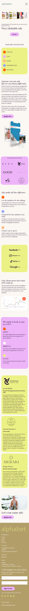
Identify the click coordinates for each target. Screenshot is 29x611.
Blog (2, 540)
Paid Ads (3, 557)
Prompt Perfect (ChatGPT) (9, 551)
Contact (3, 542)
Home (3, 537)
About (3, 539)
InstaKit (3, 550)
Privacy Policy (5, 602)
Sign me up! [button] (8, 588)
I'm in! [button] (14, 34)
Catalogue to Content (7, 548)
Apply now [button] (7, 116)
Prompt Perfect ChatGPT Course (11, 566)
